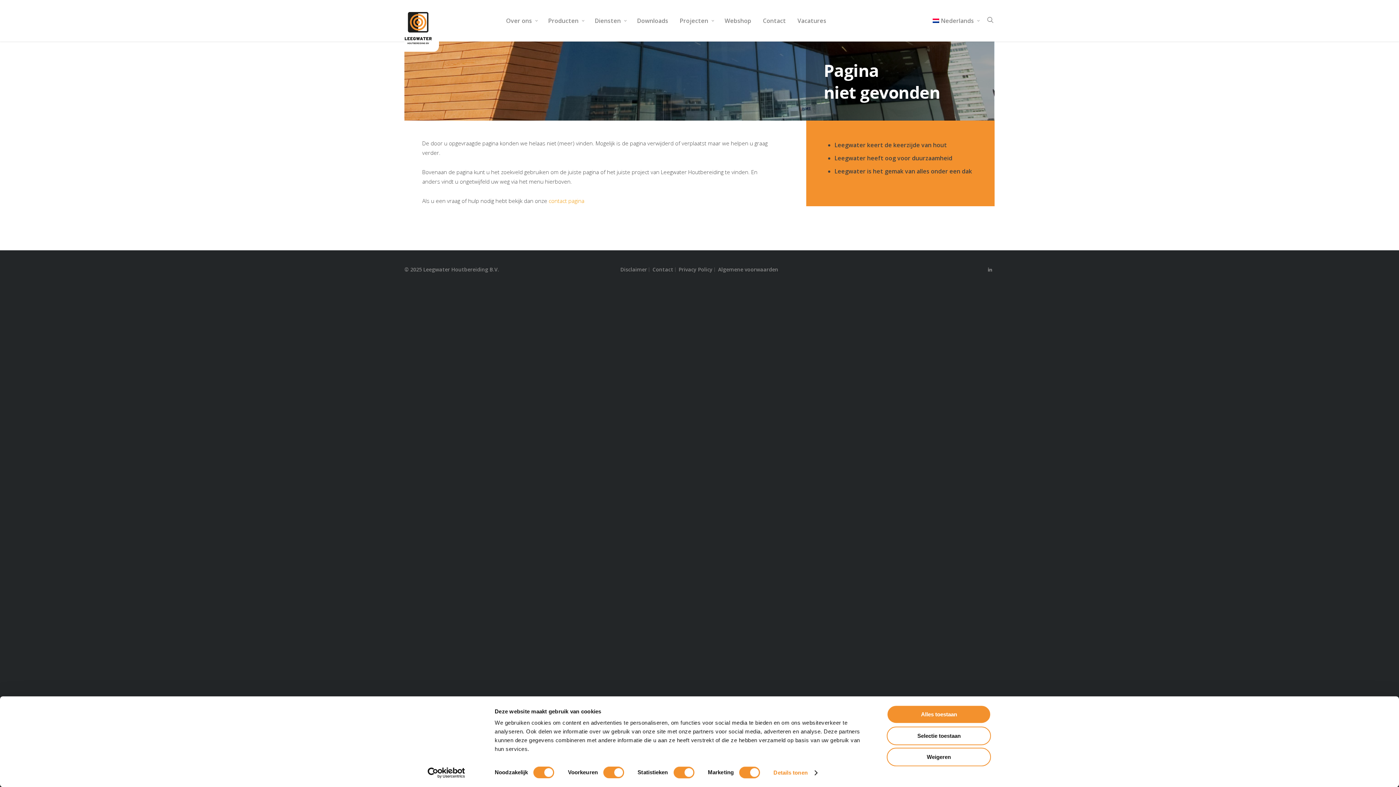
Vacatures (812, 21)
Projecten (694, 21)
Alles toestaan (939, 714)
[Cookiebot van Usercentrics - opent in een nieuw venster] (446, 772)
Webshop (738, 21)
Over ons (519, 21)
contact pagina (566, 200)
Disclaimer (633, 269)
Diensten (608, 21)
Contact (774, 21)
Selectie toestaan (939, 736)
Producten (563, 21)
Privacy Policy (696, 269)
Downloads (652, 21)
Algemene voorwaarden (748, 269)
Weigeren (939, 757)
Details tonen (790, 773)
